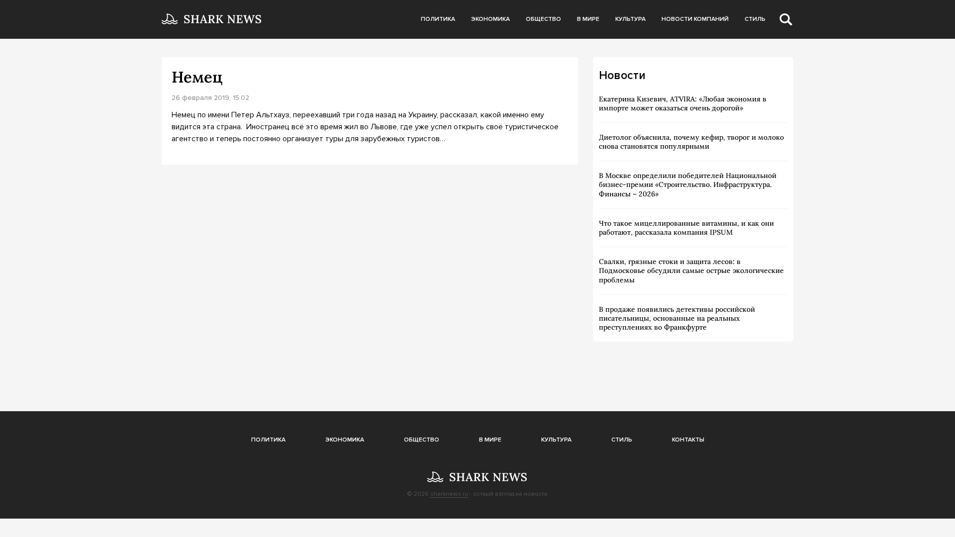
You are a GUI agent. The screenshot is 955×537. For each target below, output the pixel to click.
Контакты (688, 440)
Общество (543, 19)
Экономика (490, 19)
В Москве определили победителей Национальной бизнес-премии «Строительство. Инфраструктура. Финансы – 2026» (687, 184)
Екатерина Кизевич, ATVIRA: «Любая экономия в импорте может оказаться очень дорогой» (682, 103)
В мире (588, 19)
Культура (630, 19)
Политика (438, 19)
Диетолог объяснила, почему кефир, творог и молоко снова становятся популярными (691, 142)
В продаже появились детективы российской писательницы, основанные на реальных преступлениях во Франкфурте (677, 318)
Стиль (755, 19)
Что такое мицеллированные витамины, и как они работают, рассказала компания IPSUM (686, 228)
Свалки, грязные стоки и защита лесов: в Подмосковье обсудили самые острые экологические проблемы (691, 270)
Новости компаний (695, 19)
